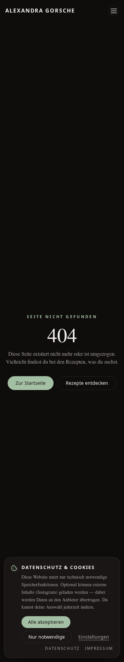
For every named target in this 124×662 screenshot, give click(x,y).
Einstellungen (93, 637)
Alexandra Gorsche (40, 10)
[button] (114, 11)
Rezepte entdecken (87, 383)
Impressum (99, 648)
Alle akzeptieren (46, 622)
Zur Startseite (31, 383)
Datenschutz (62, 648)
